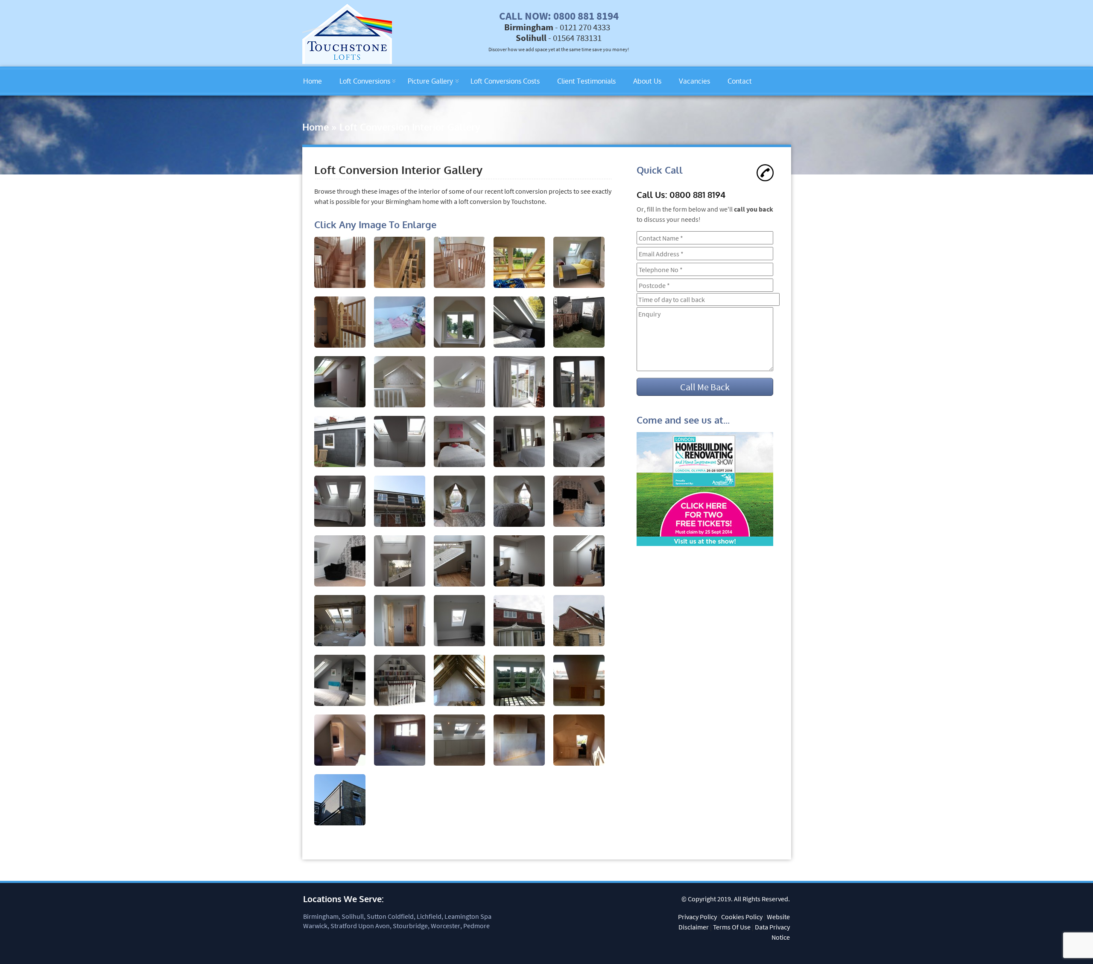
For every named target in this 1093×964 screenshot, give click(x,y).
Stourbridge (410, 925)
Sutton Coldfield (390, 916)
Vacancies (694, 81)
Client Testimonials (586, 81)
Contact (740, 81)
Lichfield (429, 916)
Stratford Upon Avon (360, 925)
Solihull (353, 916)
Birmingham (321, 916)
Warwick (315, 925)
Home (312, 81)
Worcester (445, 925)
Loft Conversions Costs (505, 81)
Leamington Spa (467, 916)
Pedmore (476, 925)
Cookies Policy (742, 916)
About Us (647, 81)
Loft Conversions (364, 81)
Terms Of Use (732, 927)
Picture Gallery (430, 81)
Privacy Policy (697, 916)
